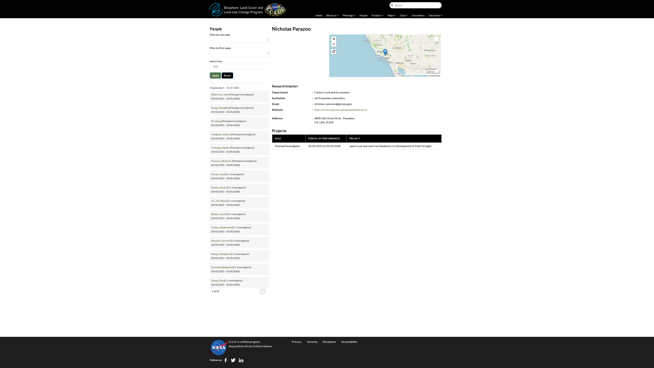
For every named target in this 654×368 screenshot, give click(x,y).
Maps (390, 15)
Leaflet (407, 75)
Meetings (347, 15)
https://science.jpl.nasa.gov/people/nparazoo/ (340, 109)
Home (319, 15)
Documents (418, 15)
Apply (215, 75)
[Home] (248, 5)
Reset (227, 75)
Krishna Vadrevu (262, 346)
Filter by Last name (220, 34)
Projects (376, 15)
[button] (385, 52)
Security (312, 341)
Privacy (296, 341)
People (364, 15)
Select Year (216, 61)
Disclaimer (329, 341)
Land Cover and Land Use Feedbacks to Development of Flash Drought (390, 146)
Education (434, 15)
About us (331, 15)
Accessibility (349, 341)
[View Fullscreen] (436, 39)
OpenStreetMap (421, 75)
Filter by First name (220, 48)
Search (392, 4)
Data (403, 15)
